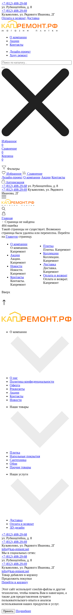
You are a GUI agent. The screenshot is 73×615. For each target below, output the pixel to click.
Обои (13, 463)
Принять (8, 611)
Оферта (15, 385)
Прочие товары (20, 467)
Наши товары (19, 407)
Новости (16, 266)
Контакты (16, 44)
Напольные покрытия (25, 456)
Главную (12, 236)
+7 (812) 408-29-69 (14, 10)
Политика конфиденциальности (32, 381)
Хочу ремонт (19, 55)
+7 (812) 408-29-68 (14, 3)
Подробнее (23, 611)
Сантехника (18, 460)
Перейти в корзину (15, 582)
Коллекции (51, 253)
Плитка (48, 246)
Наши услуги (19, 474)
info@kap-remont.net (15, 549)
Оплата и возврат (14, 18)
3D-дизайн (17, 527)
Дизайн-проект (20, 51)
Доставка (33, 18)
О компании (18, 37)
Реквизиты (17, 389)
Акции (14, 41)
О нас (14, 378)
